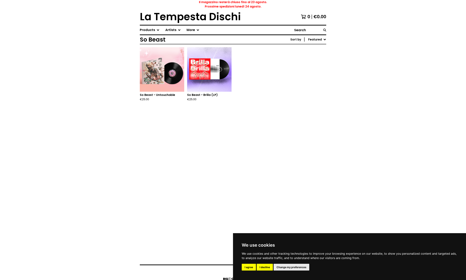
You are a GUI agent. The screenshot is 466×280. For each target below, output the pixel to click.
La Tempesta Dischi (190, 17)
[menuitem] (149, 30)
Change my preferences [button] (291, 267)
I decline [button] (265, 267)
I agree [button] (249, 267)
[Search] (325, 30)
